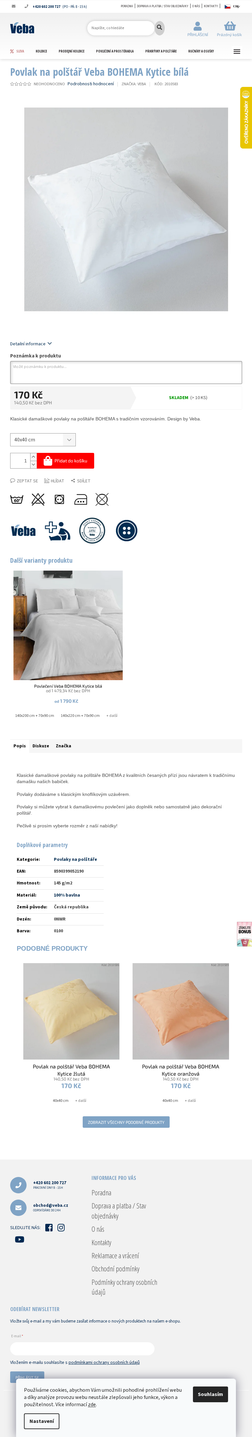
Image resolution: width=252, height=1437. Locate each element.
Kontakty (211, 6)
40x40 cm (61, 1100)
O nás (196, 6)
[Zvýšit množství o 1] (33, 457)
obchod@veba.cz (50, 1208)
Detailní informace (28, 344)
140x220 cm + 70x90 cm (80, 715)
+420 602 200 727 (49, 1185)
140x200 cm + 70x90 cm (34, 715)
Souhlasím (210, 1394)
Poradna (127, 6)
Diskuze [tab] (40, 746)
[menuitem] (22, 51)
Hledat (160, 28)
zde (92, 1404)
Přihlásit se (27, 1377)
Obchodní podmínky (115, 1268)
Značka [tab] (63, 746)
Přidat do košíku (70, 460)
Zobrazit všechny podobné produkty (126, 1122)
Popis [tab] (19, 746)
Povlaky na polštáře (75, 859)
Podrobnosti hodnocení (91, 84)
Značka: (133, 84)
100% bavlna (67, 895)
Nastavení (42, 1421)
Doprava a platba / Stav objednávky (162, 6)
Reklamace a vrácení (115, 1255)
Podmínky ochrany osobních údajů (124, 1287)
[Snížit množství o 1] (33, 464)
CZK (236, 6)
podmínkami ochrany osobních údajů (104, 1362)
